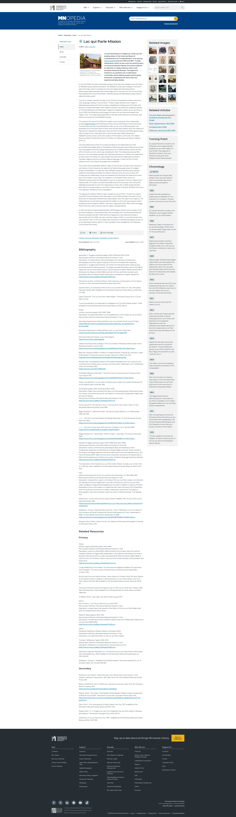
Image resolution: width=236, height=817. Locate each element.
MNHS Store (132, 1)
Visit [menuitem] (53, 747)
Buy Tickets (162, 1)
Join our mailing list (178, 738)
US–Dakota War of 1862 (158, 127)
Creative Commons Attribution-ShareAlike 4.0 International (99, 238)
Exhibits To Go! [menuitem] (139, 768)
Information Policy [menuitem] (141, 813)
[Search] (182, 7)
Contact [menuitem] (62, 62)
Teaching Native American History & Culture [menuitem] (115, 778)
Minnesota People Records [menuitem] (88, 755)
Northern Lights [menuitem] (112, 759)
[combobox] (153, 19)
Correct (94, 233)
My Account (173, 1)
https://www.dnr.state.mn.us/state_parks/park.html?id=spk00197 (103, 333)
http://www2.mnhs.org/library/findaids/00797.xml (97, 460)
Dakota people (109, 61)
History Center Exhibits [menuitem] (59, 762)
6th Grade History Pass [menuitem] (114, 790)
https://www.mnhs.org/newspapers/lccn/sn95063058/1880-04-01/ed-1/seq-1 (107, 439)
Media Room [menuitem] (139, 772)
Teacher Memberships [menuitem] (114, 786)
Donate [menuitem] (164, 759)
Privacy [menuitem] (133, 813)
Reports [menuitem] (137, 764)
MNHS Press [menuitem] (83, 772)
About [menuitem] (62, 52)
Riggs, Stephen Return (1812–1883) (161, 123)
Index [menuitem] (62, 47)
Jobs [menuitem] (136, 775)
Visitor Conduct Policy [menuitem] (164, 813)
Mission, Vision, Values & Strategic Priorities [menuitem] (142, 756)
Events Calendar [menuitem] (57, 766)
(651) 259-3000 (167, 806)
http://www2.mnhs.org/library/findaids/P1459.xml (97, 624)
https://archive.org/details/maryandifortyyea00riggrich (99, 430)
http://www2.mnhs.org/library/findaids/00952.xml (97, 647)
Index (74, 35)
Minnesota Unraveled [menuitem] (86, 779)
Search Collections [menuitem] (85, 759)
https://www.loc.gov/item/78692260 (92, 369)
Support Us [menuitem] (166, 747)
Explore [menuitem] (82, 747)
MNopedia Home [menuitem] (65, 42)
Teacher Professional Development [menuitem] (113, 767)
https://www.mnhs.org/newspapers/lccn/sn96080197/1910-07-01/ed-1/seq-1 (106, 378)
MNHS (60, 35)
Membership (147, 1)
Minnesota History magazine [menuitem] (88, 775)
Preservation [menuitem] (83, 786)
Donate (139, 1)
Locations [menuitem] (55, 751)
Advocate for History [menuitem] (169, 770)
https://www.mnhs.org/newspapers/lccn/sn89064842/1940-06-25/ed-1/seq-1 (107, 348)
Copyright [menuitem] (63, 57)
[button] (86, 7)
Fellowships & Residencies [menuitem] (143, 783)
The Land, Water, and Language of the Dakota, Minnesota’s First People (162, 117)
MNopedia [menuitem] (82, 783)
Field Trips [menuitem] (110, 783)
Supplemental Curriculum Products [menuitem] (115, 772)
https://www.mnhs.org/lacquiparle (91, 339)
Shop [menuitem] (164, 766)
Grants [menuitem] (137, 786)
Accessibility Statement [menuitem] (178, 813)
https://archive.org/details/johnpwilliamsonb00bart (98, 689)
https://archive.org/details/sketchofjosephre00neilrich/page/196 (102, 357)
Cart (183, 1)
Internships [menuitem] (138, 779)
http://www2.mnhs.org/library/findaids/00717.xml (97, 401)
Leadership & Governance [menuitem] (143, 761)
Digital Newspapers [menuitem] (85, 768)
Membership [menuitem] (166, 755)
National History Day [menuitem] (113, 762)
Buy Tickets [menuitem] (55, 755)
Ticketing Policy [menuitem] (152, 813)
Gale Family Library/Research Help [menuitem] (88, 763)
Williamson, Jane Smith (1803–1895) (162, 130)
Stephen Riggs (90, 124)
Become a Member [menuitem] (58, 759)
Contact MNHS (179, 806)
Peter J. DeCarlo (90, 47)
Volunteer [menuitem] (138, 790)
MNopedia (67, 35)
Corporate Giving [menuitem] (167, 762)
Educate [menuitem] (110, 747)
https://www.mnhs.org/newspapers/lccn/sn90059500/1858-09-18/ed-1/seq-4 (107, 517)
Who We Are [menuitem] (140, 747)
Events (155, 1)
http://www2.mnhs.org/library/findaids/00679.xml (97, 277)
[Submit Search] (175, 18)
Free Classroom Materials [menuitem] (115, 755)
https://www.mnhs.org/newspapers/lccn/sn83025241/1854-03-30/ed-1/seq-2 (107, 423)
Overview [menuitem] (82, 751)
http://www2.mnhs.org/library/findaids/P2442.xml (97, 563)
